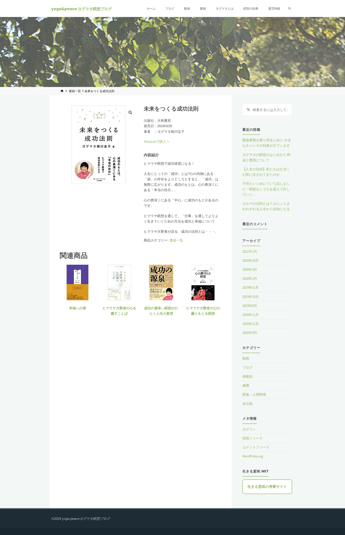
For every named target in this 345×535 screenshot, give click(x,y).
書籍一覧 (75, 91)
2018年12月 (250, 314)
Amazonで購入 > (156, 142)
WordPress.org (252, 456)
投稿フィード (252, 438)
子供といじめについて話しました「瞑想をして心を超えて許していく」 (266, 189)
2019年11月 (250, 287)
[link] (289, 8)
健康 (245, 385)
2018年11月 (250, 323)
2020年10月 (250, 260)
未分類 (247, 403)
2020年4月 (249, 269)
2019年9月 (249, 305)
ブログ (247, 367)
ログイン (249, 429)
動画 (245, 358)
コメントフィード (256, 447)
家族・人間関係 (254, 394)
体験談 (247, 376)
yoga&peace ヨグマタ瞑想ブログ (81, 8)
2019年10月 (250, 296)
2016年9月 (249, 332)
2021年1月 (249, 251)
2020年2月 (249, 278)
